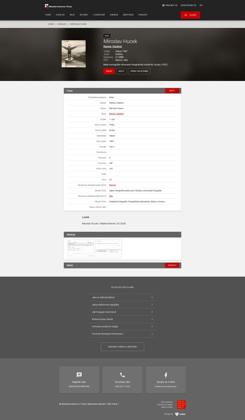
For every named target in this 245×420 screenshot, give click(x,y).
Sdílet (121, 71)
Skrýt (172, 91)
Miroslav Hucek (78, 24)
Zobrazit (172, 265)
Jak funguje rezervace (104, 312)
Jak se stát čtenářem (103, 297)
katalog (62, 24)
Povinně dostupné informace (107, 333)
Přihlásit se (169, 5)
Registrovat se (188, 5)
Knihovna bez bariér (102, 319)
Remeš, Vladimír (112, 46)
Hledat (190, 15)
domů (51, 24)
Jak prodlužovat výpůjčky (105, 304)
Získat (109, 71)
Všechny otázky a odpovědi (122, 347)
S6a (111, 196)
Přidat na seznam (139, 71)
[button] (73, 54)
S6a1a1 (112, 185)
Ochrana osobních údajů (105, 326)
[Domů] (58, 6)
